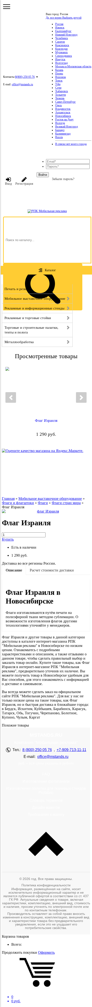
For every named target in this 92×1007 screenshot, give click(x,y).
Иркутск (60, 59)
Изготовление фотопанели (46, 781)
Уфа (57, 84)
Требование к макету (46, 815)
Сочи (58, 87)
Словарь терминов (46, 800)
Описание (14, 570)
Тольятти (60, 94)
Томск (59, 80)
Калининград (63, 133)
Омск (58, 105)
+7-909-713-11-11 (71, 750)
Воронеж (60, 77)
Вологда (60, 123)
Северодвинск (63, 56)
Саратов (60, 41)
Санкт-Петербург (65, 101)
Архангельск (62, 112)
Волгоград (61, 63)
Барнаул (59, 130)
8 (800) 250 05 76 (37, 750)
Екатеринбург (63, 31)
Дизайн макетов (46, 808)
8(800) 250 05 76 (25, 76)
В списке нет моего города (71, 144)
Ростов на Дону (64, 119)
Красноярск (62, 45)
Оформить (46, 952)
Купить (8, 539)
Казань (59, 70)
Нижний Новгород (66, 34)
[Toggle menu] (6, 6)
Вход (8, 183)
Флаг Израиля (46, 421)
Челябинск (61, 38)
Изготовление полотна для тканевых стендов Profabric (46, 790)
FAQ (46, 774)
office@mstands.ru (22, 84)
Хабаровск (61, 91)
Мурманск (61, 52)
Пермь (59, 73)
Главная (8, 499)
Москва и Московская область (73, 66)
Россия (59, 24)
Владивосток (63, 109)
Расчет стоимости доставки (52, 570)
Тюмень (59, 98)
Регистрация (24, 183)
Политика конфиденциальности (46, 885)
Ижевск (59, 27)
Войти (42, 175)
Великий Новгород (66, 126)
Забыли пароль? (63, 179)
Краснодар (61, 48)
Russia (59, 137)
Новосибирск (63, 116)
